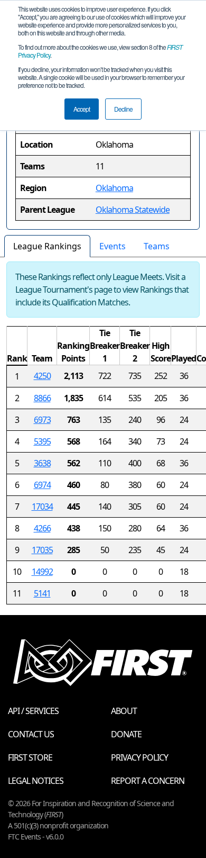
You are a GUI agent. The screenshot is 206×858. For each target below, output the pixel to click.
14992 (42, 571)
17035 (42, 550)
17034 (42, 506)
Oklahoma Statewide (133, 209)
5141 (42, 593)
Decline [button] (123, 108)
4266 (42, 528)
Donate (126, 734)
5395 (42, 441)
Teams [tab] (157, 246)
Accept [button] (81, 108)
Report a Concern (147, 781)
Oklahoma (114, 188)
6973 (42, 420)
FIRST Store (30, 757)
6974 (42, 485)
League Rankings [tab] (47, 246)
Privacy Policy (139, 757)
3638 (42, 463)
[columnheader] (17, 346)
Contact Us (31, 734)
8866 (42, 398)
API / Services (33, 711)
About (124, 711)
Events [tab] (112, 246)
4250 (42, 376)
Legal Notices (35, 781)
